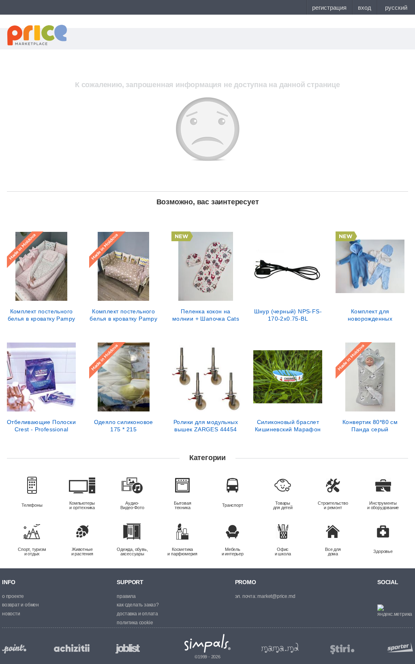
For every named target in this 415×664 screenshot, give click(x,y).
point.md (14, 648)
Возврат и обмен (20, 605)
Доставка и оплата (137, 614)
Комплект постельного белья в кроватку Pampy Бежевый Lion (123, 315)
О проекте (13, 596)
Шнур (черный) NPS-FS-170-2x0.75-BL (288, 315)
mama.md (280, 648)
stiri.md (342, 650)
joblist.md (128, 648)
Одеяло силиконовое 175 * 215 (123, 426)
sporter (398, 647)
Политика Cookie (135, 622)
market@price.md (276, 596)
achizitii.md (72, 648)
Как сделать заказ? (137, 605)
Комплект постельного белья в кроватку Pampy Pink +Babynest (41, 315)
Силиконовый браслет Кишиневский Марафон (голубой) (288, 426)
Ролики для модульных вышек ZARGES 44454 (205, 426)
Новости (11, 614)
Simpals (207, 643)
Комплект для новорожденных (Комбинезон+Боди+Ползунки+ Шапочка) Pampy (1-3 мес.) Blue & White (370, 315)
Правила (126, 596)
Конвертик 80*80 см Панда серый (370, 426)
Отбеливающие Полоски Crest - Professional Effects (41, 426)
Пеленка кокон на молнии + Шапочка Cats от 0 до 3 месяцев (205, 315)
